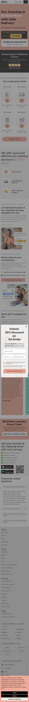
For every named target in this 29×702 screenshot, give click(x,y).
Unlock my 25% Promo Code (14, 371)
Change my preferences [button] (14, 699)
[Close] (26, 326)
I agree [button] (14, 692)
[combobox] (7, 357)
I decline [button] (14, 696)
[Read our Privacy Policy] (25, 366)
